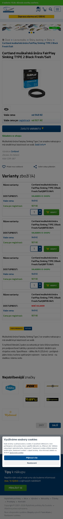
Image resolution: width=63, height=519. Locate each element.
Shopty (30, 512)
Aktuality (45, 498)
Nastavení (32, 463)
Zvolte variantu (31, 129)
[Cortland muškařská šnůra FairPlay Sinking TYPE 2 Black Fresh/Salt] (31, 82)
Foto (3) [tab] (28, 329)
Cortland (15, 151)
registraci (24, 120)
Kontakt (21, 501)
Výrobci (34, 498)
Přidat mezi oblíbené (15, 166)
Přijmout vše (32, 457)
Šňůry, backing (36, 40)
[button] (55, 425)
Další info (39, 144)
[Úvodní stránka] (8, 10)
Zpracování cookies (16, 452)
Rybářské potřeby (12, 498)
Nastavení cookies (12, 515)
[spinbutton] (34, 212)
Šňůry (49, 40)
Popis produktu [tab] (16, 329)
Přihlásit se (15, 488)
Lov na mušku (19, 40)
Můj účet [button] (39, 9)
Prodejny (11, 501)
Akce (26, 498)
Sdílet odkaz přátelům (46, 166)
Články (55, 498)
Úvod (7, 40)
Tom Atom (46, 512)
